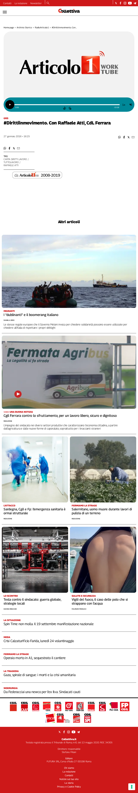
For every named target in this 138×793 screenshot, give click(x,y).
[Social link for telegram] (135, 3)
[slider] (67, 104)
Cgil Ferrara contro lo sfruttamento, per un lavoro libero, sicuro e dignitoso (60, 416)
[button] (119, 137)
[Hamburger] (5, 12)
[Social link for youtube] (130, 3)
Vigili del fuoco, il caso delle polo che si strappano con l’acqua (100, 601)
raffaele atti (11, 165)
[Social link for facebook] (120, 3)
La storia (69, 782)
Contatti (7, 3)
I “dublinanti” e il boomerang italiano (31, 315)
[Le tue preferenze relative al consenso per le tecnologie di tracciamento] (131, 786)
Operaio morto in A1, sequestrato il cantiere (35, 658)
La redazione (21, 3)
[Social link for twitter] (116, 3)
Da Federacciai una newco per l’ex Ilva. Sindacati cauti (42, 692)
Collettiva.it (69, 739)
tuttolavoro (11, 162)
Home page (9, 27)
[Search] (48, 3)
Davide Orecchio (10, 609)
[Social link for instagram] (125, 3)
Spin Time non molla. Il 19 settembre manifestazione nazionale (48, 624)
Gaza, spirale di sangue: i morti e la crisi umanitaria (40, 675)
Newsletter (36, 3)
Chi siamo (69, 767)
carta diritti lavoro (15, 159)
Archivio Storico (24, 27)
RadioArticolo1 (42, 27)
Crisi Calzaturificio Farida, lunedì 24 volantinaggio (39, 641)
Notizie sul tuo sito (68, 779)
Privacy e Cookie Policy (69, 786)
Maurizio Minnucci (79, 609)
